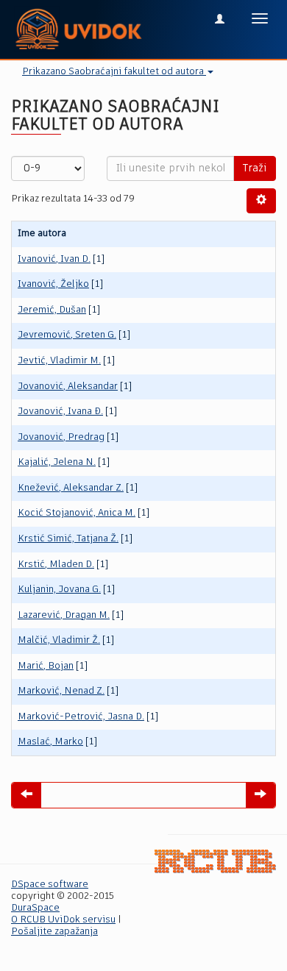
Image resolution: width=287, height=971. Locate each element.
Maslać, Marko (50, 742)
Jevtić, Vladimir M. (59, 361)
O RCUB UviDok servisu (63, 920)
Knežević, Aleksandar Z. (71, 488)
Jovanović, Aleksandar (68, 386)
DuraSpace (35, 908)
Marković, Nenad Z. (61, 691)
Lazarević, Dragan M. (64, 615)
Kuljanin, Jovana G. (59, 589)
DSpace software (49, 884)
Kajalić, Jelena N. (57, 462)
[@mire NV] (215, 862)
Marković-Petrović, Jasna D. (81, 717)
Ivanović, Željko (53, 284)
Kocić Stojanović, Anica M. (76, 513)
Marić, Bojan (46, 666)
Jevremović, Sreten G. (67, 335)
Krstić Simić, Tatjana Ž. (68, 539)
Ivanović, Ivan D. (54, 259)
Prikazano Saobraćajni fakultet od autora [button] (114, 72)
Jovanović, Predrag (61, 437)
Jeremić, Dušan (52, 310)
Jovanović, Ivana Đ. (60, 411)
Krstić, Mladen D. (56, 564)
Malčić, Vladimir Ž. (59, 640)
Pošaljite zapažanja (54, 931)
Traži (254, 168)
